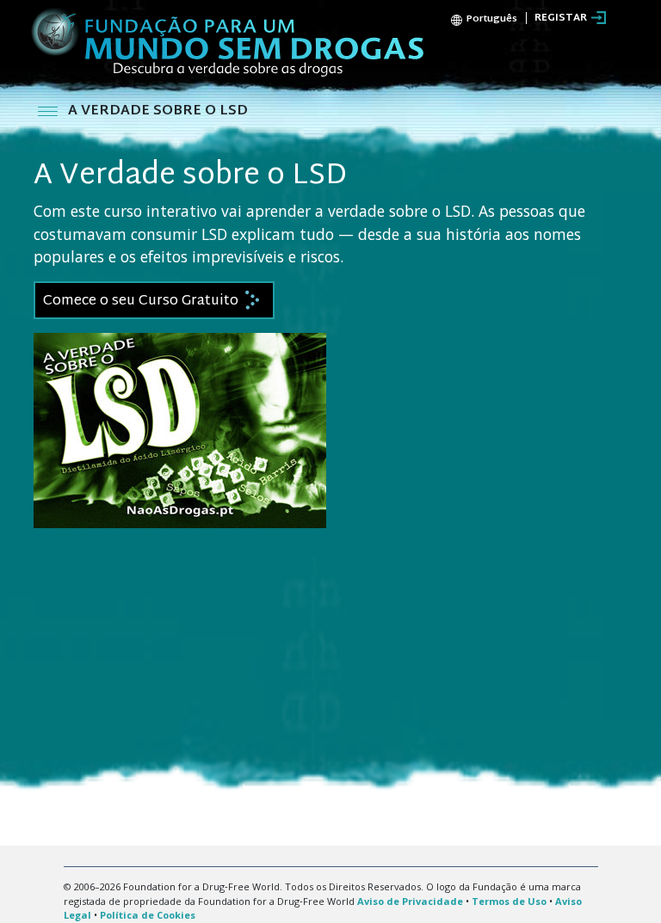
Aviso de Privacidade (410, 901)
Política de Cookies (147, 914)
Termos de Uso (509, 901)
